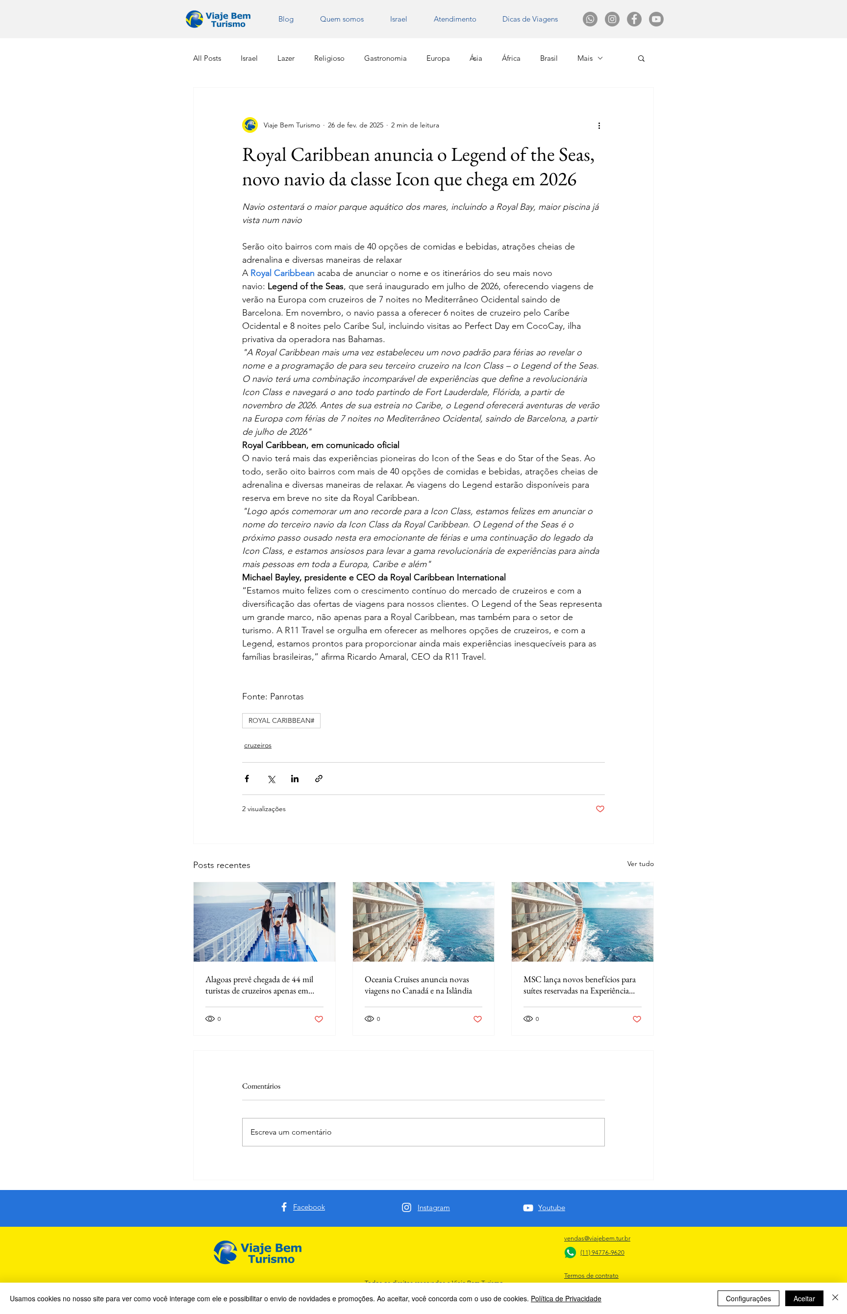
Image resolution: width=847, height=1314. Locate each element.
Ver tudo (640, 863)
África (511, 58)
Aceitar (804, 1298)
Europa (438, 58)
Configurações (748, 1298)
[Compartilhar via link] (319, 778)
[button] (530, 19)
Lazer (286, 58)
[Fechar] (835, 1298)
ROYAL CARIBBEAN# (281, 720)
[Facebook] (284, 1207)
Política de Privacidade (566, 1298)
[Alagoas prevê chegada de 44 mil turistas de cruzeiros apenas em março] (264, 922)
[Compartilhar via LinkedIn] (294, 778)
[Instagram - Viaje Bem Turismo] (612, 19)
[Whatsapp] (590, 19)
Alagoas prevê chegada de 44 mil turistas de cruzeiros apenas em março (259, 984)
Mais (585, 58)
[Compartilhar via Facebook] (246, 778)
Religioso (329, 58)
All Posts (207, 58)
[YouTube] (528, 1208)
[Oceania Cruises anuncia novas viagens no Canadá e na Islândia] (424, 922)
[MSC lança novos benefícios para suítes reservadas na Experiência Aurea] (582, 922)
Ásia (476, 58)
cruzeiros (258, 745)
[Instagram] (406, 1207)
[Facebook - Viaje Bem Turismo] (634, 19)
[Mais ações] (599, 125)
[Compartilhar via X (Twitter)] (270, 778)
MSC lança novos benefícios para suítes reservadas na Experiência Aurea (579, 984)
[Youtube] (656, 19)
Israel (249, 58)
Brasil (549, 58)
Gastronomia (385, 58)
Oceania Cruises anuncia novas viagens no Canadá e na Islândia (418, 984)
